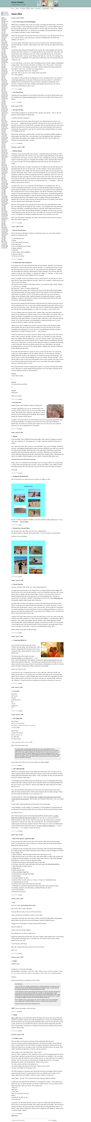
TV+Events (22, 8)
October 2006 (4, 232)
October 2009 (4, 186)
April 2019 (3, 53)
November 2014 (4, 110)
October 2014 (4, 111)
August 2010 (4, 173)
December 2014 (4, 109)
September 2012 (4, 141)
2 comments (20, 259)
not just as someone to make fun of (46, 825)
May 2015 (3, 102)
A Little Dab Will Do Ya (19, 640)
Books (17, 8)
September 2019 (4, 48)
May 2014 (3, 118)
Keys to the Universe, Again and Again (23, 838)
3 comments (20, 222)
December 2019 (4, 44)
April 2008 (3, 209)
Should (15, 436)
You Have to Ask (17, 1038)
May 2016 (3, 89)
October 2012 (4, 139)
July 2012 (3, 143)
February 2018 (4, 69)
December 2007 (4, 214)
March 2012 (3, 148)
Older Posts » (14, 1115)
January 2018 (4, 70)
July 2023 (3, 22)
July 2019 (3, 49)
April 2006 (3, 240)
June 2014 (3, 116)
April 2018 (3, 67)
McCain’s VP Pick (18, 110)
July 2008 (3, 205)
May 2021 (3, 33)
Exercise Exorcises (18, 584)
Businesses (38, 8)
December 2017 (4, 71)
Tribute (15, 1015)
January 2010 (4, 182)
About (52, 8)
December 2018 (4, 58)
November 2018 (4, 60)
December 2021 (4, 28)
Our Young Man (17, 718)
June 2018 (3, 65)
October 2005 (4, 247)
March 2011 (3, 164)
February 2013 (4, 134)
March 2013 (3, 133)
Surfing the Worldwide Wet (20, 476)
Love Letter (16, 691)
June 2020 (3, 38)
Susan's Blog (16, 13)
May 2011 (3, 161)
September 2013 (4, 128)
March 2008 (3, 210)
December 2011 (4, 152)
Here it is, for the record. (29, 97)
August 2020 (4, 36)
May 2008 (3, 208)
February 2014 (4, 121)
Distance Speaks (17, 151)
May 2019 (3, 52)
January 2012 (4, 151)
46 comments (20, 143)
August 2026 (4, 19)
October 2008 (4, 201)
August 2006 (4, 235)
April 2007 (3, 224)
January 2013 (4, 136)
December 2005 (4, 245)
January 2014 (4, 123)
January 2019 (4, 57)
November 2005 (4, 246)
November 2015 (4, 96)
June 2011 (3, 160)
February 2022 (4, 26)
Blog (28, 8)
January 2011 (4, 166)
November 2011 (4, 154)
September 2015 (4, 98)
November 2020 (4, 34)
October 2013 (4, 127)
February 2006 (4, 242)
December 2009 (4, 183)
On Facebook (5, 13)
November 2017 (4, 73)
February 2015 (4, 106)
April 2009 (3, 193)
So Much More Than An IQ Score (22, 262)
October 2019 (4, 47)
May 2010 (3, 177)
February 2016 (4, 92)
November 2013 (4, 125)
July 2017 (3, 75)
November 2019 (4, 46)
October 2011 (4, 155)
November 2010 (4, 169)
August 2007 (4, 219)
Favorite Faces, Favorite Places (21, 528)
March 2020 (3, 40)
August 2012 (4, 142)
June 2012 (3, 145)
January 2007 (4, 228)
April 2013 (3, 132)
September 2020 (4, 35)
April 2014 (3, 119)
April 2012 (3, 147)
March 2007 (3, 226)
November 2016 (4, 83)
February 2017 (4, 80)
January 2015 (4, 107)
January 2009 (4, 197)
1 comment (20, 102)
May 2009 (3, 192)
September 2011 (4, 156)
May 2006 (3, 238)
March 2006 (3, 241)
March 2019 (3, 55)
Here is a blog (15, 1018)
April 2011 (3, 163)
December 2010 (4, 168)
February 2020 (4, 42)
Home (12, 8)
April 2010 (3, 178)
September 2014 (4, 112)
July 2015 (3, 100)
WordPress (55, 1120)
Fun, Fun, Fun (17, 402)
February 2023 (4, 24)
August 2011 (4, 157)
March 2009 (3, 195)
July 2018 (3, 64)
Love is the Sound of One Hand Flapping (24, 22)
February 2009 (4, 196)
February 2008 (4, 211)
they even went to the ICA (50, 660)
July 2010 (3, 174)
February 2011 (4, 165)
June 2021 (3, 31)
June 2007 (3, 222)
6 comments (20, 399)
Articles (32, 8)
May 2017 (3, 76)
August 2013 (4, 129)
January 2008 (4, 213)
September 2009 (4, 187)
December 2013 (4, 124)
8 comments (20, 1011)
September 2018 (4, 62)
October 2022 (4, 25)
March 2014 (3, 120)
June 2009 (3, 191)
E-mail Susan (5, 12)
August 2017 (4, 74)
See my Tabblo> (24, 521)
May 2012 (3, 146)
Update (15, 961)
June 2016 (3, 88)
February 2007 (4, 227)
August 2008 (4, 204)
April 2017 (3, 78)
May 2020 (3, 39)
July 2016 (3, 87)
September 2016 (4, 84)
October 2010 (4, 170)
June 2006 (3, 237)
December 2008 (4, 199)
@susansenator (5, 14)
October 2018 (4, 61)
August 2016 (4, 85)
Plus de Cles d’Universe (19, 230)
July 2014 (3, 115)
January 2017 (4, 82)
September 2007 (4, 218)
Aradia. (57, 590)
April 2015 (3, 103)
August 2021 (4, 29)
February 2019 (4, 56)
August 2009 (4, 188)
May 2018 (3, 66)
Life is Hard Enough (18, 769)
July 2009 (3, 190)
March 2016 (3, 91)
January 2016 (4, 93)
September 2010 (4, 172)
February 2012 (4, 150)
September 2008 (4, 202)
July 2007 (3, 220)
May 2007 (3, 223)
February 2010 (4, 181)
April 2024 (3, 20)
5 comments (20, 683)
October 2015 (4, 97)
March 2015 (3, 105)
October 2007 (4, 217)
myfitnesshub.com (58, 598)
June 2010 (3, 175)
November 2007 (4, 215)
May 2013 (3, 130)
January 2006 (4, 244)
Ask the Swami (45, 8)
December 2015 (4, 94)
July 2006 (3, 236)
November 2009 (4, 184)
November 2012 (4, 138)
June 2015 (3, 101)
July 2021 (3, 30)
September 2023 (4, 21)
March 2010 (3, 179)
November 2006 (4, 231)
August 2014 (4, 114)
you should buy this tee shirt (28, 905)
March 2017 (3, 79)
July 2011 (3, 159)
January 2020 (4, 43)
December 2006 (4, 229)
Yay (14, 902)
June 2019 (3, 51)
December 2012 (4, 137)
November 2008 (4, 200)
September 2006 (4, 233)
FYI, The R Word (18, 92)
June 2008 (3, 206)
